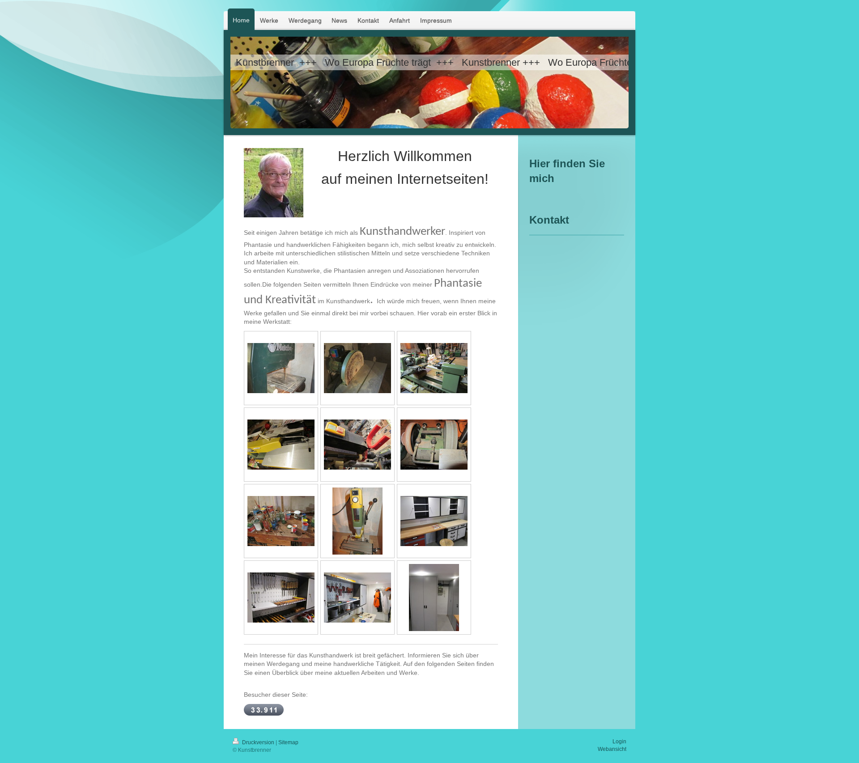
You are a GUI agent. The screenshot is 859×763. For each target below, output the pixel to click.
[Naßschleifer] (434, 445)
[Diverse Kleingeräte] (357, 521)
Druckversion (258, 742)
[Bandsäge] (281, 368)
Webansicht (612, 749)
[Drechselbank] (434, 368)
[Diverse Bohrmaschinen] (357, 445)
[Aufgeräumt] (281, 597)
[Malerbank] (281, 521)
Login (619, 741)
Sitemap (288, 742)
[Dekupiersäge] (281, 445)
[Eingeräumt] (357, 597)
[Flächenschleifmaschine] (357, 368)
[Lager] (434, 597)
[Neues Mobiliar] (434, 521)
